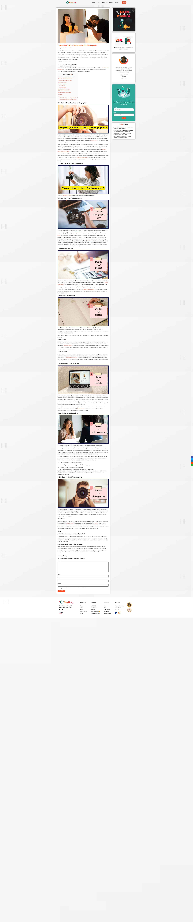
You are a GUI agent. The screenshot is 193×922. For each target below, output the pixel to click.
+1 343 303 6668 (118, 609)
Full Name (115, 107)
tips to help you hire (66, 195)
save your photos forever (82, 157)
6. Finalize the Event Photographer (64, 92)
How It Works (103, 2)
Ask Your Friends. (62, 87)
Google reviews (80, 408)
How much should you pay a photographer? (67, 99)
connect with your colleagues (71, 357)
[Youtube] (63, 609)
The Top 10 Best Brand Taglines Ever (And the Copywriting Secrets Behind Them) (122, 134)
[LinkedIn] (192, 461)
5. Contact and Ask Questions (63, 90)
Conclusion (60, 94)
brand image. (70, 523)
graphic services (61, 524)
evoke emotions (93, 140)
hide (71, 74)
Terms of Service (69, 607)
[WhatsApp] (192, 465)
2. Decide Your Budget (62, 82)
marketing (96, 523)
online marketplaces (68, 345)
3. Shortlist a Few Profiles (63, 83)
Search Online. (62, 85)
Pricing (98, 2)
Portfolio (111, 2)
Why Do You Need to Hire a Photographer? (66, 76)
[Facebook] (60, 609)
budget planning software (89, 289)
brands (59, 235)
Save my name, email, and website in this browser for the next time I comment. (73, 588)
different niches (78, 232)
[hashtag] (116, 613)
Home (93, 2)
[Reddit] (192, 463)
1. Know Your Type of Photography (65, 80)
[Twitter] (192, 459)
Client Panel (117, 2)
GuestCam (90, 240)
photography (67, 135)
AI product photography (83, 285)
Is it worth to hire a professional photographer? (68, 97)
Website (59, 583)
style (89, 327)
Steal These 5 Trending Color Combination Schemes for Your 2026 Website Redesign (123, 128)
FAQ (59, 96)
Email (59, 579)
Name (59, 574)
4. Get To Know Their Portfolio (64, 89)
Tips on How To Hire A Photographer (65, 78)
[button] (124, 2)
